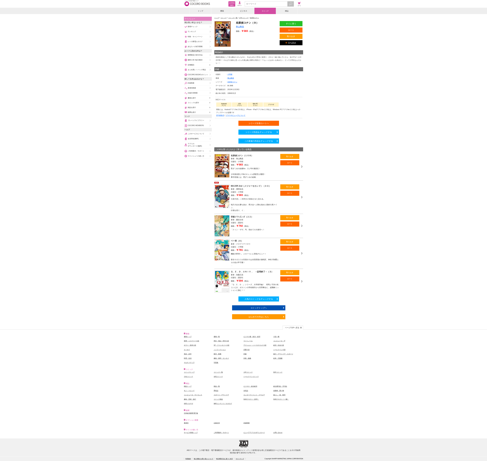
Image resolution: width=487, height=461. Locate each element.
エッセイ (187, 350)
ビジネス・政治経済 (250, 386)
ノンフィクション (220, 350)
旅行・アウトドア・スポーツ (283, 354)
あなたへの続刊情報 (195, 46)
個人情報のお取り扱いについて (203, 458)
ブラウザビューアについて (235, 115)
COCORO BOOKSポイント (198, 75)
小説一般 (276, 337)
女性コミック (218, 376)
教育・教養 (217, 354)
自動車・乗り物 (278, 391)
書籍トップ (188, 337)
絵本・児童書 (277, 358)
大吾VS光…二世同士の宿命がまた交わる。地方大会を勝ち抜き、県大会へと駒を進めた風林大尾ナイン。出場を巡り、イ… (254, 204)
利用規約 (188, 458)
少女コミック (188, 376)
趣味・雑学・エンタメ (221, 358)
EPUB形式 (220, 115)
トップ (200, 11)
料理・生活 (188, 358)
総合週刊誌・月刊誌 (280, 386)
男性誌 (216, 391)
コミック (265, 11)
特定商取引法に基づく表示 (224, 458)
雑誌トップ (188, 386)
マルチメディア (189, 363)
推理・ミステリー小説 (191, 341)
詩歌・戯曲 (247, 358)
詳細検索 (191, 83)
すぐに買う (291, 23)
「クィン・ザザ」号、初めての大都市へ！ (248, 230)
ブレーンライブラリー (196, 120)
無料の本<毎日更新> (195, 60)
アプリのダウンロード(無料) (195, 145)
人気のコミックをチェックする (259, 299)
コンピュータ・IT (279, 341)
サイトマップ (240, 458)
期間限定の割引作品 (195, 55)
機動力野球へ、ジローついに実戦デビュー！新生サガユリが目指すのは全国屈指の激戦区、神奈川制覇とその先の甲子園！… (255, 259)
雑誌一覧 (217, 386)
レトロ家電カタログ (195, 41)
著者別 (186, 423)
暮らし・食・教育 (279, 395)
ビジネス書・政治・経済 (252, 337)
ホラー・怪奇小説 (190, 345)
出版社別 (217, 423)
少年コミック (248, 372)
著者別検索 (192, 88)
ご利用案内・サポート (196, 151)
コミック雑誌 (218, 399)
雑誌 (287, 11)
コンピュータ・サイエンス (193, 395)
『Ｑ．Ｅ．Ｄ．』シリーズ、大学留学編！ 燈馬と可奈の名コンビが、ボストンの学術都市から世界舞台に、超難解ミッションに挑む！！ (255, 287)
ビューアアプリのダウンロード (254, 432)
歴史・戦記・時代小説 (221, 341)
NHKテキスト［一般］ (281, 399)
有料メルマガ (188, 403)
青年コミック (277, 372)
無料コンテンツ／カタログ (223, 403)
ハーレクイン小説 (279, 350)
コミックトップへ (259, 308)
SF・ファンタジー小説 (221, 345)
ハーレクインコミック (251, 376)
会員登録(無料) (193, 139)
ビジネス (243, 11)
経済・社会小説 (278, 345)
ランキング (192, 31)
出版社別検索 (193, 93)
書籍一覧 (217, 337)
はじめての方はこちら (259, 317)
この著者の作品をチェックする (259, 141)
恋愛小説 (247, 350)
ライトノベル (248, 341)
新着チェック (193, 27)
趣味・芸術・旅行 (190, 399)
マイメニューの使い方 (196, 156)
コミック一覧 (218, 372)
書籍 (222, 11)
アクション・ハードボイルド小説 (255, 345)
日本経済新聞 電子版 (191, 413)
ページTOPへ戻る (292, 328)
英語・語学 (188, 354)
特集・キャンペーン (195, 37)
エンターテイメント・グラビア (254, 395)
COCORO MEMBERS (196, 125)
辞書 (245, 354)
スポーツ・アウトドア (221, 395)
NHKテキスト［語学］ (251, 399)
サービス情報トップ (191, 432)
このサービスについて (196, 134)
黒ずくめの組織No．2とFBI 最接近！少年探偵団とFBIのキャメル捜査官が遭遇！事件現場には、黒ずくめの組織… (248, 172)
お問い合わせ (277, 432)
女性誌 (246, 391)
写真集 (216, 363)
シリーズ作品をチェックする (259, 132)
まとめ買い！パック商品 (197, 70)
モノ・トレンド (189, 391)
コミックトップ (189, 372)
